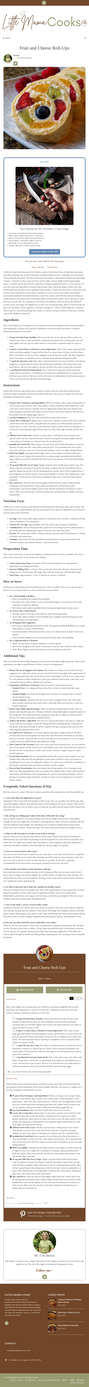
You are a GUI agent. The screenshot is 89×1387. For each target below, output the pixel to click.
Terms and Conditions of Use (49, 1380)
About (13, 1380)
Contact (20, 1380)
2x (76, 998)
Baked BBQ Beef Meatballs (68, 1325)
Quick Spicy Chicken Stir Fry (69, 1312)
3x (80, 998)
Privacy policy (30, 1380)
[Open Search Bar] (85, 38)
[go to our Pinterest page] (44, 3)
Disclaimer (80, 1380)
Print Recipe (52, 267)
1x (71, 998)
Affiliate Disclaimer (77, 1383)
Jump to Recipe (38, 267)
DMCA (64, 1380)
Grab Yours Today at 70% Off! (44, 252)
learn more (59, 261)
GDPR (72, 1380)
